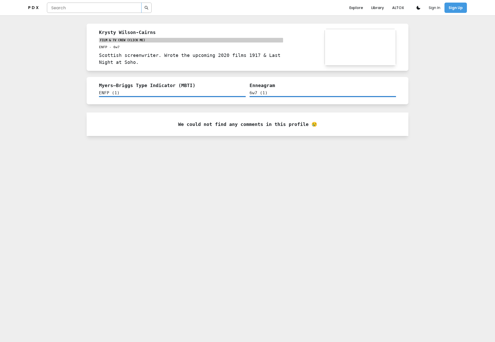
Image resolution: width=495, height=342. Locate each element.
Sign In (434, 7)
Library (377, 7)
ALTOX (398, 7)
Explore (356, 7)
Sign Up (456, 7)
